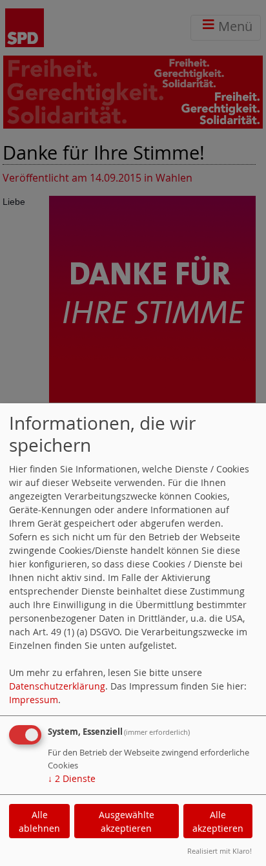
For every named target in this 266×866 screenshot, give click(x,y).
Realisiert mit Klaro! (219, 851)
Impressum (33, 699)
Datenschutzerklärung (57, 686)
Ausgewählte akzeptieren (126, 821)
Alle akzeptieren (217, 821)
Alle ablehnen (39, 821)
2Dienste (72, 778)
